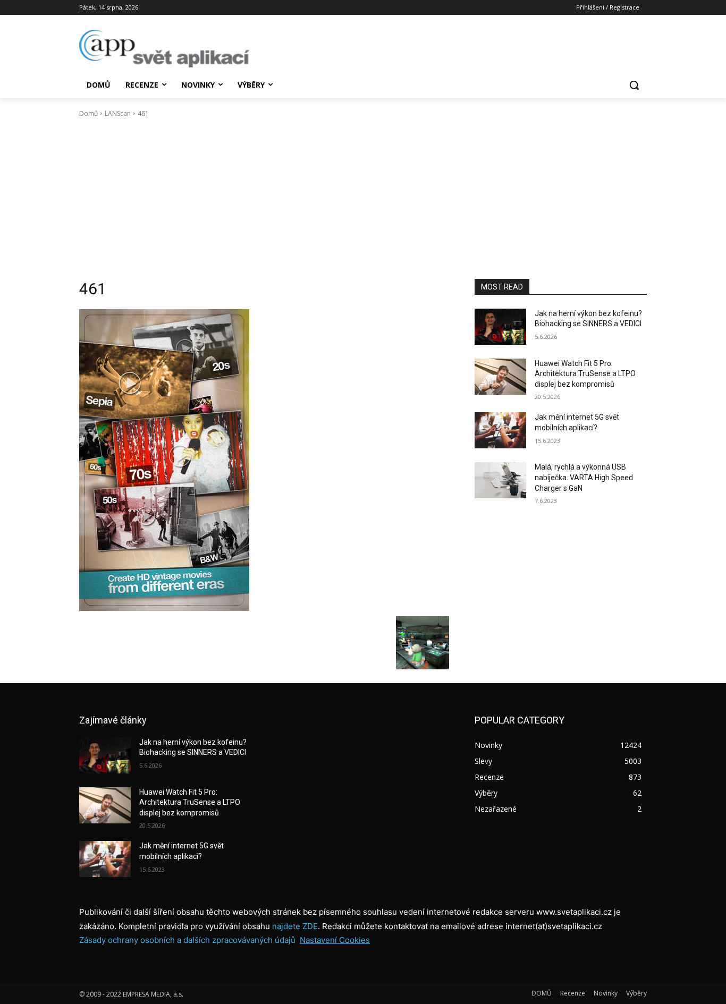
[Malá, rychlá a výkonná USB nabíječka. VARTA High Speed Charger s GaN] (500, 480)
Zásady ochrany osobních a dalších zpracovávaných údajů (187, 940)
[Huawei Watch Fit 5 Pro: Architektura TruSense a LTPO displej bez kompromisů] (500, 377)
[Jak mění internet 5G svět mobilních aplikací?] (500, 430)
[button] (634, 85)
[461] (264, 460)
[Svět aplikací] (164, 48)
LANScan (118, 113)
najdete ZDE (295, 926)
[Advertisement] (363, 198)
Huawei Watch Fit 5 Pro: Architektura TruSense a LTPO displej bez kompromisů (585, 373)
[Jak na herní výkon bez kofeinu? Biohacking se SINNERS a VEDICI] (500, 327)
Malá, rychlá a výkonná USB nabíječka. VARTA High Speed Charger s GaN (584, 477)
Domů (88, 113)
